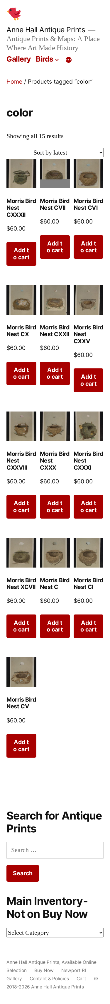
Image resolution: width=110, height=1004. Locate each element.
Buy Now (44, 970)
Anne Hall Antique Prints (45, 29)
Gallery (18, 59)
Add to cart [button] (21, 253)
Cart (81, 978)
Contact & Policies (49, 978)
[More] (68, 60)
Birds (44, 59)
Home (14, 81)
